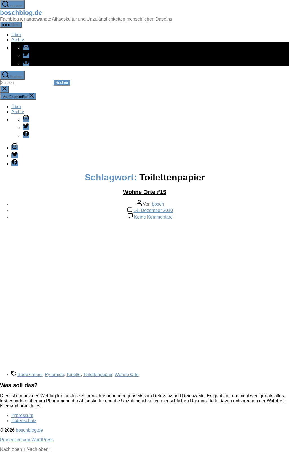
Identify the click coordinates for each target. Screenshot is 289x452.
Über (16, 34)
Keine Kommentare (153, 217)
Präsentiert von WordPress (27, 439)
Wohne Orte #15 (144, 192)
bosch (158, 204)
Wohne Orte (127, 374)
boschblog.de (21, 12)
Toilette (73, 374)
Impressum (22, 415)
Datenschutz (23, 420)
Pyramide (54, 374)
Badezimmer (30, 374)
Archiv (17, 39)
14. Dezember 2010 (153, 210)
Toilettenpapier (97, 374)
